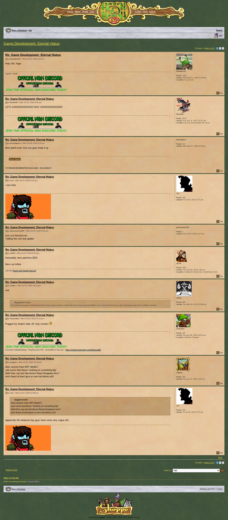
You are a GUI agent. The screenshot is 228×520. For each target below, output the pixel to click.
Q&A (92, 11)
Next (220, 457)
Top (221, 93)
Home (70, 11)
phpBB (102, 517)
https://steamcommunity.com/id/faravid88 (83, 350)
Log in (152, 11)
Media (85, 11)
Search (219, 30)
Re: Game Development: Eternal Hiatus (33, 55)
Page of (209, 48)
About (78, 11)
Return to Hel (11, 470)
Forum (138, 11)
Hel (30, 30)
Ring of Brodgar (19, 30)
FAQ (220, 35)
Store (145, 11)
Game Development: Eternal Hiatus (32, 43)
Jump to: (167, 470)
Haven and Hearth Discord (24, 271)
